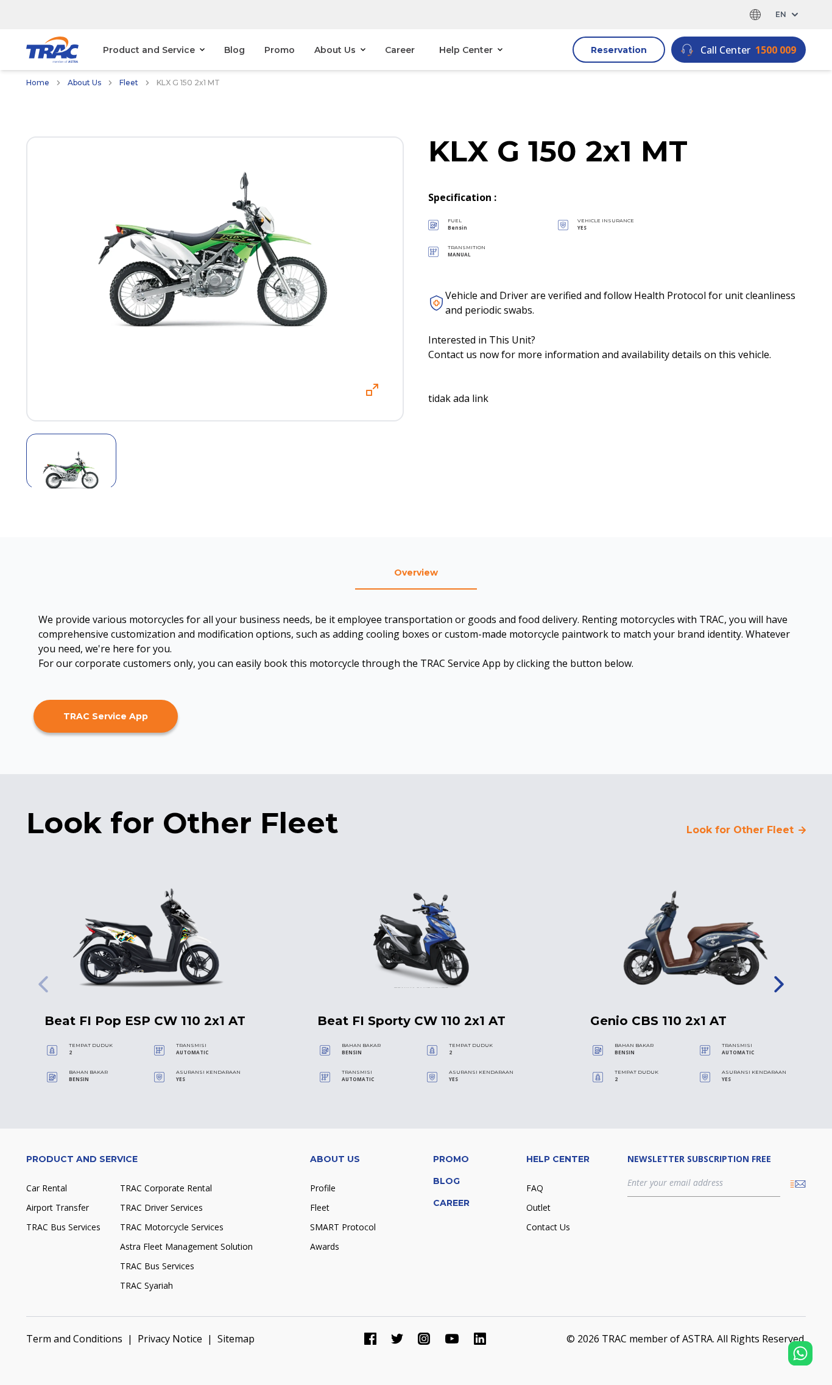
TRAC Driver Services (161, 1207)
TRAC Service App (105, 716)
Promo (279, 49)
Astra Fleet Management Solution (186, 1246)
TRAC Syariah (146, 1285)
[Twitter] (397, 1338)
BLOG (446, 1180)
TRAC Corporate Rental (166, 1188)
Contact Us (548, 1227)
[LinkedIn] (480, 1339)
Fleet (128, 82)
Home (37, 82)
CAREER (451, 1202)
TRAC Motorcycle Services (172, 1227)
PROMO (451, 1159)
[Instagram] (424, 1339)
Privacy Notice (170, 1338)
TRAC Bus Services (63, 1227)
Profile (323, 1188)
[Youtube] (452, 1339)
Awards (324, 1246)
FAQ (534, 1188)
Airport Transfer (57, 1207)
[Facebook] (370, 1339)
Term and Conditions (74, 1338)
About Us (84, 82)
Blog (234, 49)
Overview (416, 572)
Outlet (538, 1207)
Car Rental (46, 1188)
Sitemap (236, 1338)
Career (400, 49)
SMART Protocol (343, 1227)
